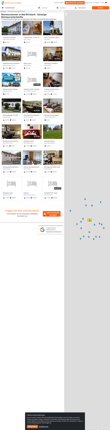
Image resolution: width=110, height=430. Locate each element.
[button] (100, 202)
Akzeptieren (32, 427)
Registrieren (88, 2)
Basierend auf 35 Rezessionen (54, 231)
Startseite (3, 11)
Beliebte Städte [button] (58, 2)
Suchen (100, 8)
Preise (102, 2)
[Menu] (107, 2)
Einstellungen (43, 427)
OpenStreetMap (89, 429)
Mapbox (108, 429)
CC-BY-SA (100, 429)
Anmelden (96, 2)
